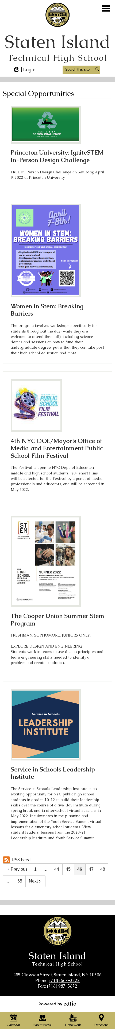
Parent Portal (42, 1025)
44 (56, 869)
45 (68, 869)
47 (91, 869)
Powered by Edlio (57, 1003)
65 (19, 881)
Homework (73, 1025)
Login (24, 69)
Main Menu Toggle (106, 8)
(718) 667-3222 (64, 980)
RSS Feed (21, 860)
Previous (19, 869)
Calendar (13, 1025)
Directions (101, 1025)
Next (33, 881)
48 (102, 869)
